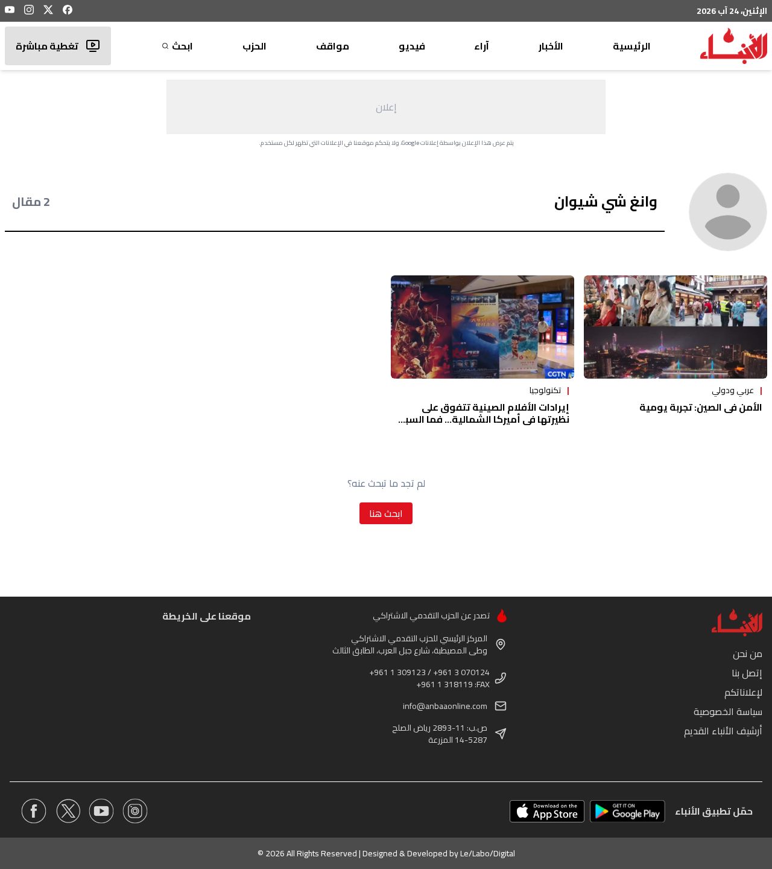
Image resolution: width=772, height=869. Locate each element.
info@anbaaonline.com (445, 706)
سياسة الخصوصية (728, 711)
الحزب (254, 46)
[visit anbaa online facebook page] (33, 811)
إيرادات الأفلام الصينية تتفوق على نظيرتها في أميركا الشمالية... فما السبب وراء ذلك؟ (482, 419)
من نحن (747, 653)
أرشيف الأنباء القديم (723, 731)
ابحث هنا (386, 513)
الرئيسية (632, 46)
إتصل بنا (747, 673)
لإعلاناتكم (743, 692)
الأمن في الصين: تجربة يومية (700, 407)
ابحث (182, 46)
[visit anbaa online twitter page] (67, 811)
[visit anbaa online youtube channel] (101, 811)
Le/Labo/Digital (487, 853)
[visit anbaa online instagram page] (135, 811)
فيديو (412, 46)
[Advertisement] (386, 107)
